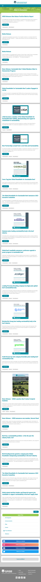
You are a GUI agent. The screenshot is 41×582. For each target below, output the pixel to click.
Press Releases (8, 530)
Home (20, 570)
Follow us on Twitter (20, 551)
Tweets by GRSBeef (20, 559)
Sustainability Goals (22, 574)
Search (36, 511)
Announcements (8, 521)
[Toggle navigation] (2, 6)
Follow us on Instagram (20, 544)
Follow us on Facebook (20, 548)
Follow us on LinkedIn (20, 541)
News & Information (32, 570)
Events (6, 527)
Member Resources (32, 572)
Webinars (7, 533)
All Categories (8, 517)
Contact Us (30, 574)
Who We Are (21, 572)
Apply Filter (20, 515)
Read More (5, 24)
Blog (6, 524)
